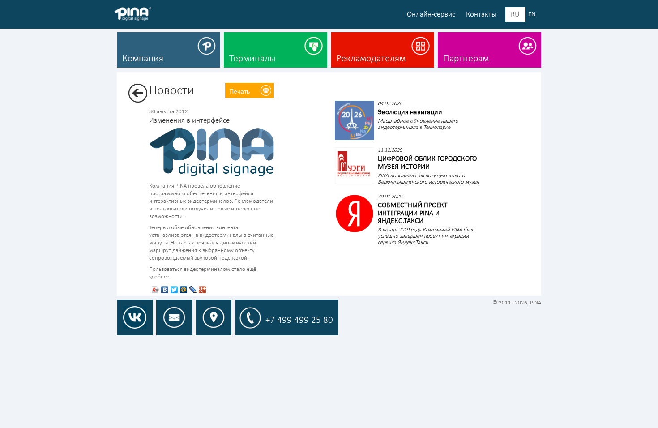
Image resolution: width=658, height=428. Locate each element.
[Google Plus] (202, 289)
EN (532, 14)
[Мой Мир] (183, 289)
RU (515, 14)
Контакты (481, 14)
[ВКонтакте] (165, 289)
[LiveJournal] (193, 289)
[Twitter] (174, 289)
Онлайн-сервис (431, 14)
